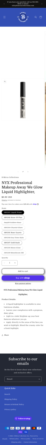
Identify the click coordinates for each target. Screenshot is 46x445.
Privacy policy (10, 409)
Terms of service (38, 439)
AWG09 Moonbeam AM (15, 253)
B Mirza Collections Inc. (22, 436)
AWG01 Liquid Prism (13, 212)
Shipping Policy (10, 399)
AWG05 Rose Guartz (13, 232)
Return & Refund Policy (14, 404)
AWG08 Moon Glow (13, 248)
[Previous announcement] (4, 3)
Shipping (4, 200)
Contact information (30, 442)
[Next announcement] (41, 3)
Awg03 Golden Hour (14, 223)
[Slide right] (27, 171)
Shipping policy (16, 442)
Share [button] (6, 335)
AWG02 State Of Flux (13, 217)
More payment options (23, 283)
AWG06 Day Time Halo (15, 238)
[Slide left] (18, 171)
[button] (4, 17)
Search (7, 394)
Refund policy (14, 439)
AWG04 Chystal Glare (14, 228)
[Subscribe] (39, 379)
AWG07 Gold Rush (12, 243)
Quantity (5, 258)
